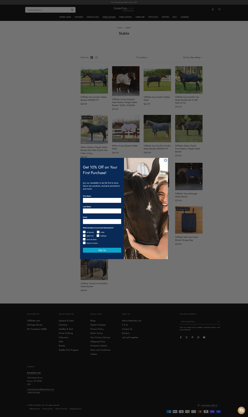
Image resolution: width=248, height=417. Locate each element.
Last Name (87, 206)
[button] (241, 410)
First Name (87, 196)
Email (85, 217)
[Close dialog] (165, 160)
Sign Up (102, 250)
